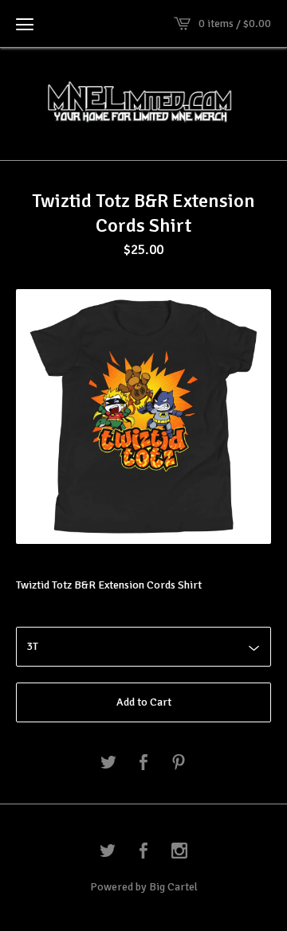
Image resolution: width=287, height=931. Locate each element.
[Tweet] (108, 763)
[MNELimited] (143, 102)
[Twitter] (108, 852)
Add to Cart (143, 702)
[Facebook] (143, 852)
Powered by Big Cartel (144, 887)
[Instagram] (179, 852)
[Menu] (24, 23)
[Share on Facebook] (143, 763)
